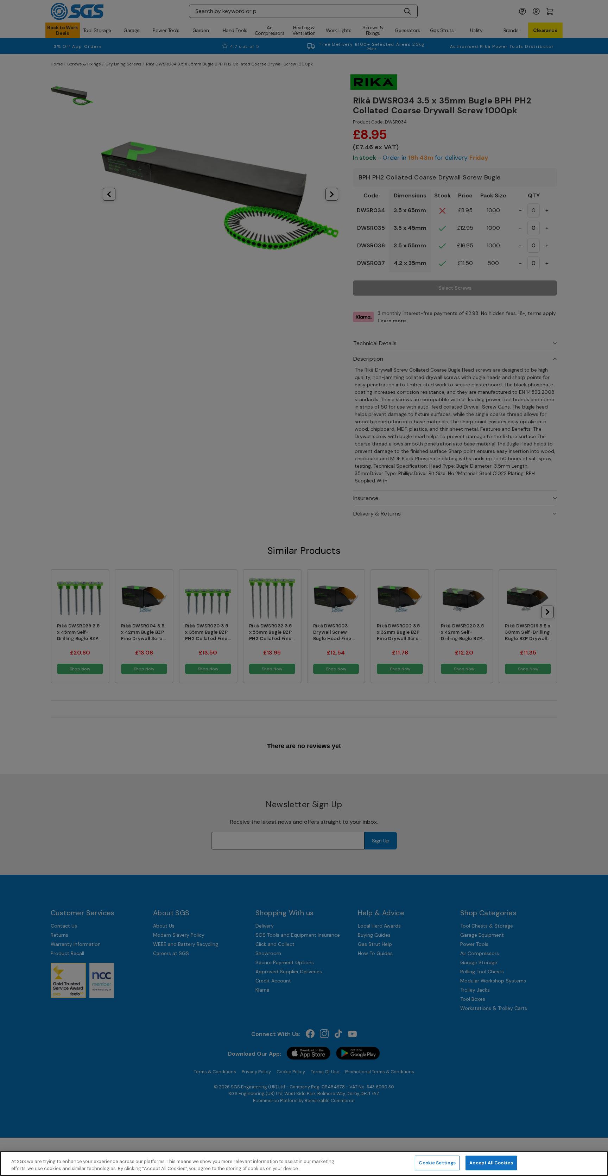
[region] (304, 1163)
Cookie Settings (437, 1163)
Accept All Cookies (491, 1163)
